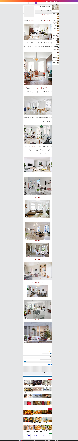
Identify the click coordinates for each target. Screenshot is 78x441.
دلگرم (29, 437)
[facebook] (20, 440)
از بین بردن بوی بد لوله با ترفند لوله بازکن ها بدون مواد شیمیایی (28, 431)
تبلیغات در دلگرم (49, 440)
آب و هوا (38, 440)
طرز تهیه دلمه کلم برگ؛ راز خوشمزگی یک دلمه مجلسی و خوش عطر (28, 415)
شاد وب (43, 437)
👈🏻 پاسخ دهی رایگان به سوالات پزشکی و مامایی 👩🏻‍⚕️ (38, 376)
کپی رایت (45, 440)
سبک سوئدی (45, 353)
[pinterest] (21, 440)
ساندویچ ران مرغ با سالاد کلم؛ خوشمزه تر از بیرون (37, 415)
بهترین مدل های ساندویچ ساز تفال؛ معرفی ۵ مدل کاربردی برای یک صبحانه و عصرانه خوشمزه (37, 423)
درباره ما (55, 440)
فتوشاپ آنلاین (35, 440)
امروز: (58, 1)
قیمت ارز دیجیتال (35, 435)
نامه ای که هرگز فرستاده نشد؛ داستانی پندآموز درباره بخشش (47, 415)
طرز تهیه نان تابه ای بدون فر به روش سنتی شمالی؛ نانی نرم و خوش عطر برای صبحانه (37, 431)
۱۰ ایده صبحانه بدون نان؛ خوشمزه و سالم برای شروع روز (28, 423)
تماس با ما (52, 440)
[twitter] (19, 440)
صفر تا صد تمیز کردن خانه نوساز (47, 422)
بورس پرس (29, 435)
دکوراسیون (43, 353)
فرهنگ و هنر (43, 435)
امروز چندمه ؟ (50, 435)
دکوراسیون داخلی (47, 353)
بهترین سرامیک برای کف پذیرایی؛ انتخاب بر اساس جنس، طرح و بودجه (55, 10)
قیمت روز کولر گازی (49, 437)
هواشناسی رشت (35, 437)
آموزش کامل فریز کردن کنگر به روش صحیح (47, 430)
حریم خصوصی (42, 440)
